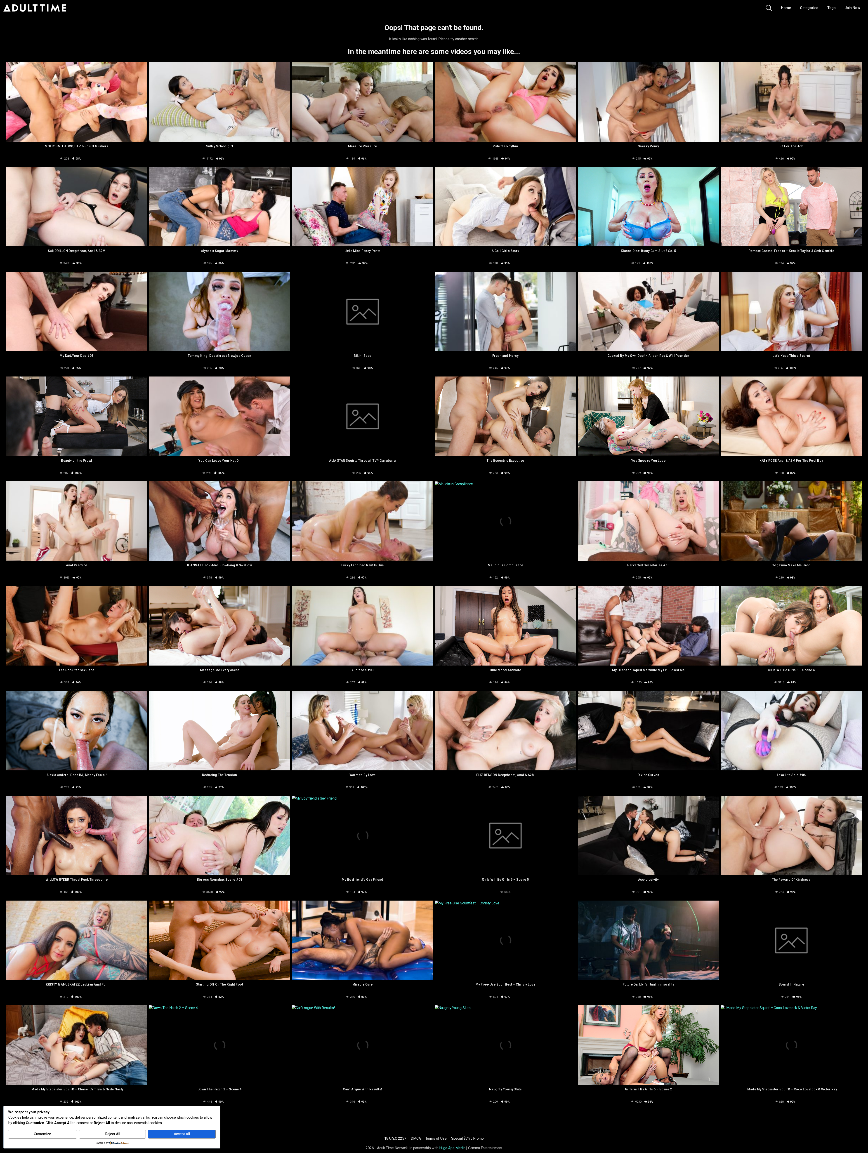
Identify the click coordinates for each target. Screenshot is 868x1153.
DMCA (416, 1138)
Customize (42, 1134)
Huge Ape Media (452, 1148)
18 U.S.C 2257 (395, 1138)
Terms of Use (436, 1138)
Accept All (182, 1134)
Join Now (852, 8)
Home (786, 8)
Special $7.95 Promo (467, 1138)
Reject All (112, 1134)
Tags (831, 8)
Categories (809, 8)
